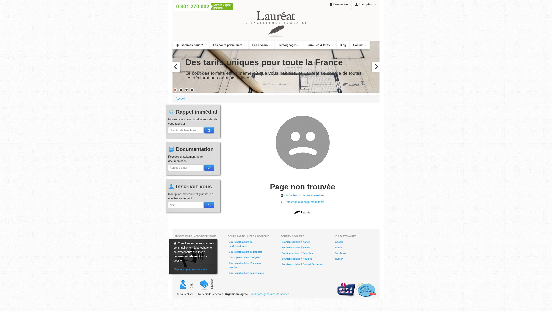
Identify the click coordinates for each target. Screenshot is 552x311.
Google (339, 242)
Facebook (340, 253)
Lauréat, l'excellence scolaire (276, 24)
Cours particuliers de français (245, 252)
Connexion (340, 4)
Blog (343, 45)
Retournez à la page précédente (304, 201)
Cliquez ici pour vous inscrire (190, 269)
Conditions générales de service (269, 294)
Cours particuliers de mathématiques (240, 244)
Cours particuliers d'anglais (244, 257)
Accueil (180, 98)
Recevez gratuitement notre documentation (185, 159)
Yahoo (338, 247)
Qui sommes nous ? (190, 45)
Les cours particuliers (228, 45)
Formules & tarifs (319, 45)
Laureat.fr (302, 212)
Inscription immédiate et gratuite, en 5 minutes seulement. (191, 196)
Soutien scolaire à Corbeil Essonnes (302, 264)
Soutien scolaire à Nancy (296, 242)
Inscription (366, 4)
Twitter (339, 258)
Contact (358, 45)
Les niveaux (260, 45)
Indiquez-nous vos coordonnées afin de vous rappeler (192, 121)
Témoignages (287, 45)
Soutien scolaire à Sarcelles (297, 253)
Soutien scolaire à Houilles (297, 258)
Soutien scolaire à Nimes (296, 247)
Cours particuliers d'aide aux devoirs (245, 265)
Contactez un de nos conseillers (304, 195)
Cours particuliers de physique (246, 273)
